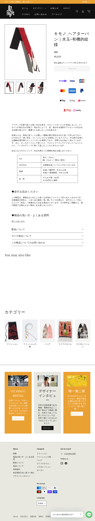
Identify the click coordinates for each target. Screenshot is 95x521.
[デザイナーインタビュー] (47, 381)
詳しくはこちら (18, 221)
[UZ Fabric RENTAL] (18, 381)
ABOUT (66, 8)
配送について (18, 229)
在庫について (9, 2)
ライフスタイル (43, 463)
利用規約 (16, 469)
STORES (26, 14)
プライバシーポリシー (22, 476)
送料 (59, 63)
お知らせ (54, 8)
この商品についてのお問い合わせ (28, 242)
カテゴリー (38, 8)
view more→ (18, 418)
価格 (56, 52)
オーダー (40, 470)
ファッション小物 (44, 457)
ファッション (42, 453)
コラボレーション (44, 467)
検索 (15, 453)
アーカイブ (57, 14)
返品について (18, 466)
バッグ (39, 460)
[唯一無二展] (77, 381)
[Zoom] (25, 52)
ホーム (25, 8)
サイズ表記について (22, 236)
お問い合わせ (41, 14)
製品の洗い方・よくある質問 (23, 458)
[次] (44, 88)
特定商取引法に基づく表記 (23, 473)
